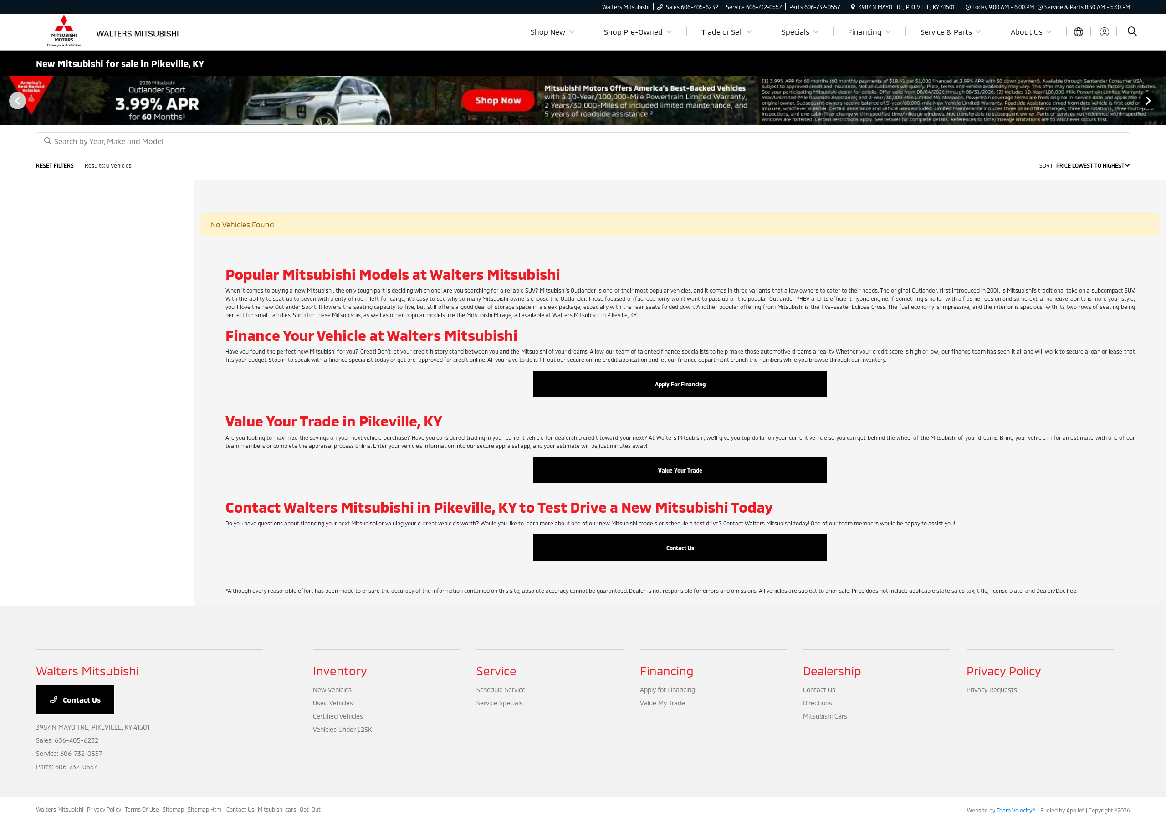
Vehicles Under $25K (342, 729)
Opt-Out (310, 809)
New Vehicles (332, 690)
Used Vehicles (333, 703)
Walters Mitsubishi (59, 809)
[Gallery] (583, 100)
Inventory (340, 670)
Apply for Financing (667, 690)
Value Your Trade (680, 470)
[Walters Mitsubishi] (114, 30)
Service (496, 670)
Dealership (832, 670)
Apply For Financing (680, 384)
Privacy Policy (1004, 670)
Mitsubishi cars (277, 809)
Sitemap (173, 809)
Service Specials (499, 703)
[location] (853, 7)
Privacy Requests (992, 690)
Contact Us (680, 548)
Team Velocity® (1016, 810)
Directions (817, 703)
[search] (1132, 32)
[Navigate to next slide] (1159, 100)
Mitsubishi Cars (825, 716)
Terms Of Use (142, 809)
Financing (667, 670)
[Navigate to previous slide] (7, 100)
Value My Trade (662, 703)
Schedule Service (501, 690)
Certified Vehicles (338, 716)
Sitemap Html (205, 809)
